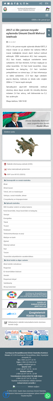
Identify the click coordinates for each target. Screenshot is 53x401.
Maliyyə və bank (9, 237)
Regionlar (7, 268)
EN (46, 3)
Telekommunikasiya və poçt (14, 234)
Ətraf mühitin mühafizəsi (12, 264)
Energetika (8, 218)
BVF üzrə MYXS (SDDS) (16, 174)
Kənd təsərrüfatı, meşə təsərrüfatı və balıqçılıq (20, 211)
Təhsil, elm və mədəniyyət (13, 192)
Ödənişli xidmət (9, 245)
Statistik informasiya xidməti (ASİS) (19, 164)
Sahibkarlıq (8, 283)
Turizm (6, 253)
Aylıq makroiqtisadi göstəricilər (18, 169)
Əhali (5, 184)
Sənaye (6, 215)
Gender (6, 275)
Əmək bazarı (8, 188)
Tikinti (6, 222)
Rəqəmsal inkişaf (10, 279)
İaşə (5, 249)
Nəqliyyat (7, 230)
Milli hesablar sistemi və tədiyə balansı (18, 207)
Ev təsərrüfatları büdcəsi (12, 272)
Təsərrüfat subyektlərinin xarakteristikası (18, 256)
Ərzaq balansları (10, 287)
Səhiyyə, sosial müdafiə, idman (15, 196)
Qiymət (6, 241)
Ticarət (6, 226)
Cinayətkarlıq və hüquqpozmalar (16, 199)
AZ (40, 3)
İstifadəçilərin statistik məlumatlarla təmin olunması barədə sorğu (27, 323)
